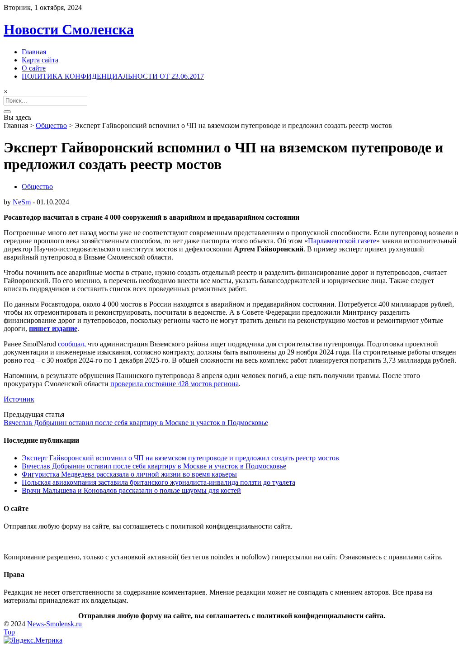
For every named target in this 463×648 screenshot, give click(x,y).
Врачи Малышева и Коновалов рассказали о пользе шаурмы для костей (131, 490)
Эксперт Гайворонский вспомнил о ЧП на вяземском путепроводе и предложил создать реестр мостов (180, 458)
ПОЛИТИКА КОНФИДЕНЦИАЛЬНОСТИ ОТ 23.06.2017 (113, 76)
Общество (51, 125)
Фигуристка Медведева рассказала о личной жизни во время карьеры (129, 474)
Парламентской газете (342, 241)
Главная (34, 52)
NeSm (22, 202)
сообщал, (72, 344)
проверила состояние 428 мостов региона (174, 384)
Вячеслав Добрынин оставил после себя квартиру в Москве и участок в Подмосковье (136, 422)
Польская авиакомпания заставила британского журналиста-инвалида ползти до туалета (158, 482)
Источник (19, 399)
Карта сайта (40, 60)
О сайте (34, 68)
